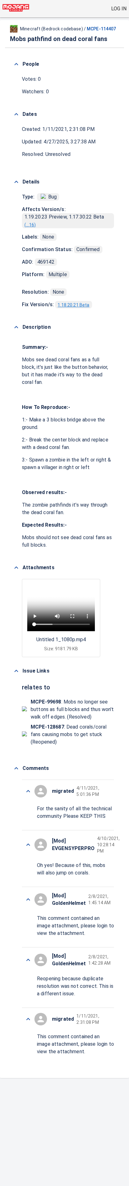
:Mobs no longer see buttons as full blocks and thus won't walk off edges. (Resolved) (72, 709)
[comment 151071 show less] (28, 844)
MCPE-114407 (101, 28)
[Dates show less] (16, 114)
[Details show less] (16, 182)
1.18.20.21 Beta (73, 304)
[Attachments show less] (16, 567)
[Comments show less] (16, 768)
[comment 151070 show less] (28, 899)
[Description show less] (16, 327)
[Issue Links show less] (16, 671)
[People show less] (16, 64)
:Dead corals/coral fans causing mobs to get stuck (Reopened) (69, 734)
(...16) (30, 224)
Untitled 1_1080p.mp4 (61, 639)
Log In (118, 9)
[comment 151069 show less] (28, 960)
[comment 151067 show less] (28, 1019)
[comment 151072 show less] (28, 791)
